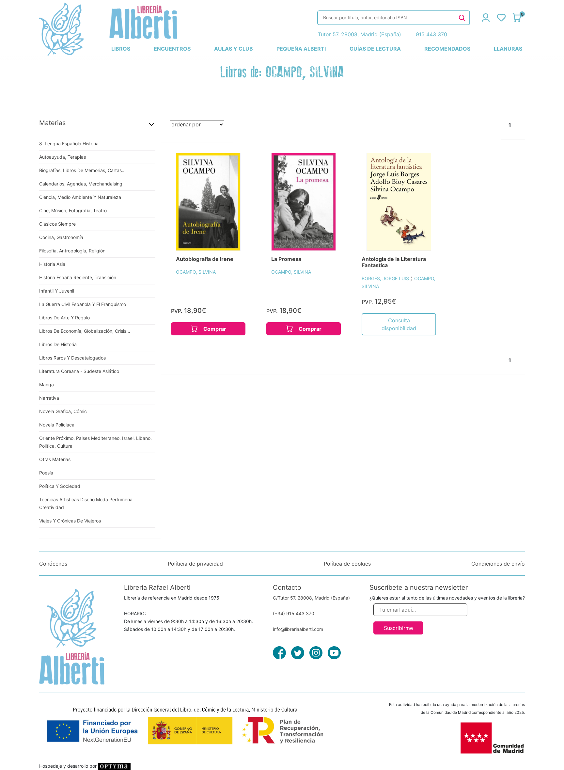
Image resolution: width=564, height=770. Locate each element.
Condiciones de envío (498, 563)
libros (120, 48)
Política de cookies (347, 563)
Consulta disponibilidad (399, 324)
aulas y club (233, 48)
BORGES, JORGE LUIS (386, 278)
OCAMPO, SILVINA (196, 272)
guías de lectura (375, 48)
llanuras (508, 48)
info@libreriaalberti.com (298, 629)
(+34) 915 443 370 (293, 613)
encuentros (172, 48)
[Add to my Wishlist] (228, 165)
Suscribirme (398, 628)
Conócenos (53, 563)
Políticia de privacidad (195, 563)
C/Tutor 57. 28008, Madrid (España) (311, 598)
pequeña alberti (301, 48)
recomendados (447, 48)
